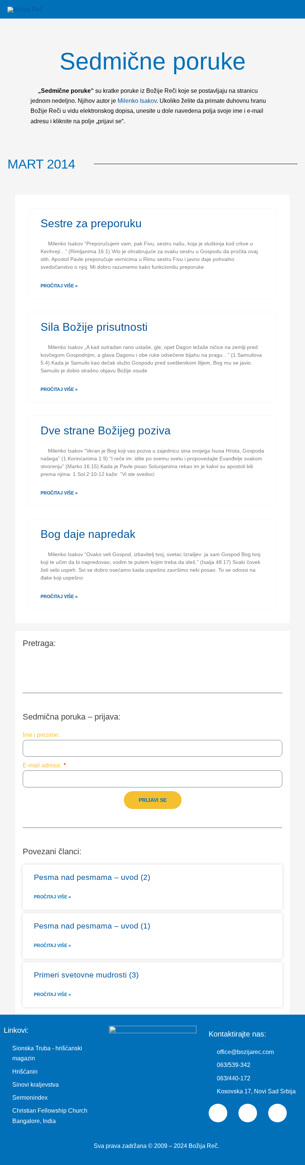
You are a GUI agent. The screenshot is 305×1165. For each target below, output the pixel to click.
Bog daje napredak (88, 534)
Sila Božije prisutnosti (94, 327)
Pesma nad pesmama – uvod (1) (92, 925)
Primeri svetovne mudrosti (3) (86, 974)
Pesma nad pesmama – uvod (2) (92, 877)
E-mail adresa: (42, 765)
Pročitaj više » (59, 285)
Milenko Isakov (137, 101)
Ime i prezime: (41, 735)
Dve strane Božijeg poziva (106, 430)
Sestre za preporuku (91, 223)
